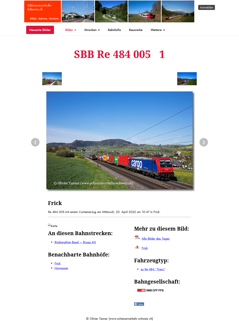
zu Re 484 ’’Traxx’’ (153, 269)
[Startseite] (42, 21)
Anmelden (206, 7)
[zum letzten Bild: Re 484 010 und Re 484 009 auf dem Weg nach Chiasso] (52, 79)
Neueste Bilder (40, 30)
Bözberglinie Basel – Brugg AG (75, 242)
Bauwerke (136, 30)
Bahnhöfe (114, 30)
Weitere (156, 30)
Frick (57, 263)
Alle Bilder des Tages (156, 238)
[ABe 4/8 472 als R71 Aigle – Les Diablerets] (111, 21)
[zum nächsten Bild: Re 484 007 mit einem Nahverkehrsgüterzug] (187, 79)
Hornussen (61, 268)
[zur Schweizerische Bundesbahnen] (150, 290)
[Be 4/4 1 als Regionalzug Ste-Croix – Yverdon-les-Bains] (144, 21)
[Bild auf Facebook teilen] (139, 304)
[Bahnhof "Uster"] (78, 21)
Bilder (69, 30)
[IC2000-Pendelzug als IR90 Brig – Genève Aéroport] (178, 21)
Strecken (90, 30)
